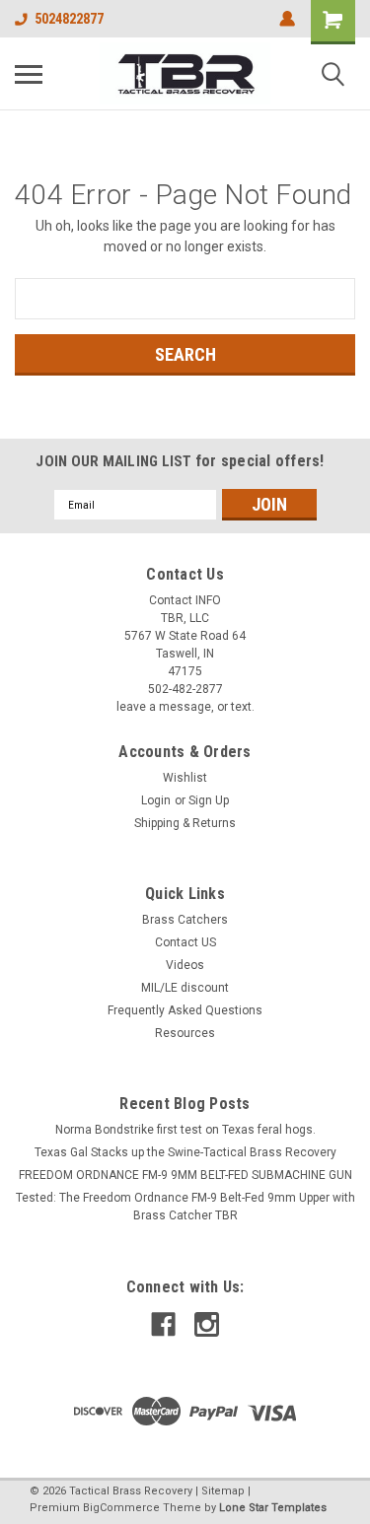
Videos (185, 965)
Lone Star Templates (273, 1507)
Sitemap (223, 1491)
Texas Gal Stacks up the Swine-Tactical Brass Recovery (185, 1152)
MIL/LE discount (185, 988)
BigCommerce (121, 1507)
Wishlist (185, 778)
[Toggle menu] (28, 74)
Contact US (185, 942)
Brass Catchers (185, 920)
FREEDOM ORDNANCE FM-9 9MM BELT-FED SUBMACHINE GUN (185, 1175)
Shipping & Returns (185, 823)
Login (156, 800)
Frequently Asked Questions (185, 1010)
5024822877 (69, 19)
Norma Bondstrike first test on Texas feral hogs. (185, 1130)
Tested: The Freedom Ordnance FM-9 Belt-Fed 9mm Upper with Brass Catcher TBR (185, 1206)
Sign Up (208, 800)
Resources (185, 1033)
